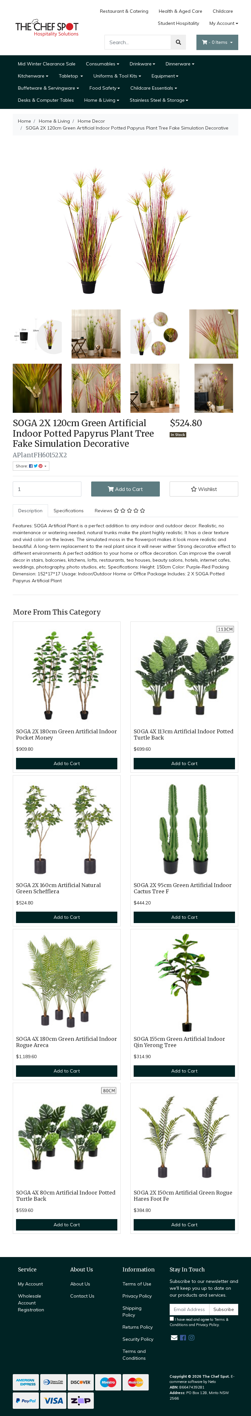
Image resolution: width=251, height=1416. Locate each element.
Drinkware (141, 64)
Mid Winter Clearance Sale (46, 64)
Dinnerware (178, 64)
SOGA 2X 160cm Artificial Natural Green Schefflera (58, 888)
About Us (80, 1284)
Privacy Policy (137, 1296)
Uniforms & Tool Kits (115, 76)
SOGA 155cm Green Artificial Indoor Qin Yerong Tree (179, 1042)
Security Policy (138, 1339)
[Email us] (174, 1338)
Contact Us (82, 1296)
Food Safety (103, 88)
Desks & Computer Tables (46, 100)
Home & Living (99, 100)
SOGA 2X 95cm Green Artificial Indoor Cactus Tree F (183, 888)
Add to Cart (128, 489)
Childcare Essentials (151, 88)
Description (30, 511)
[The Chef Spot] (47, 27)
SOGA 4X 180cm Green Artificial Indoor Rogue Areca (66, 1042)
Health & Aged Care (180, 11)
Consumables (100, 64)
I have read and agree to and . (199, 1322)
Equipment (163, 76)
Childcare (223, 11)
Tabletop (69, 76)
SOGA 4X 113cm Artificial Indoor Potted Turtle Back (183, 734)
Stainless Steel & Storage (157, 100)
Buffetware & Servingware (46, 88)
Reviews (104, 511)
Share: (22, 465)
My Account (221, 23)
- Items (219, 42)
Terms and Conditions (134, 1354)
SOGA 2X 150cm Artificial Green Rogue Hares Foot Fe (183, 1196)
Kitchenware (31, 76)
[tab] (30, 510)
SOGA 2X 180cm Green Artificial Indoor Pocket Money (66, 734)
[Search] (178, 42)
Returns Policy (138, 1327)
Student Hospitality (178, 23)
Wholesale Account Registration (31, 1303)
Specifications (69, 511)
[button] (204, 489)
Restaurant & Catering (124, 11)
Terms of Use (137, 1284)
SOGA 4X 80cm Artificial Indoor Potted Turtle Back (65, 1196)
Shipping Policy (132, 1311)
